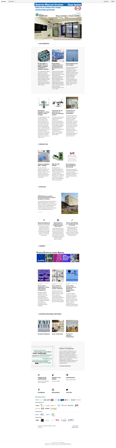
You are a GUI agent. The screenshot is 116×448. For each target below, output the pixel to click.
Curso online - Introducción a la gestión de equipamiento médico (71, 288)
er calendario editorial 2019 (65, 365)
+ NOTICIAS (42, 187)
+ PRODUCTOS (43, 144)
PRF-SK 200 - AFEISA (56, 164)
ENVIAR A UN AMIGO (56, 378)
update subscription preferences (66, 443)
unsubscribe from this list (56, 443)
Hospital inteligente (44, 334)
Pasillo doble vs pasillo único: (42, 64)
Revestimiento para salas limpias (72, 64)
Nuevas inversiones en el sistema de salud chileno (44, 223)
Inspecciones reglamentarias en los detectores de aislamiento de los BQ (57, 66)
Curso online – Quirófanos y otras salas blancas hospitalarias (43, 288)
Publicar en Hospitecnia (66, 348)
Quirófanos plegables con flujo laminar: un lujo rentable (43, 113)
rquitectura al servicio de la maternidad (70, 112)
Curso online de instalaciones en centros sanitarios (57, 287)
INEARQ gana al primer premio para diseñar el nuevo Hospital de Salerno (46, 197)
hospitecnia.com (75, 427)
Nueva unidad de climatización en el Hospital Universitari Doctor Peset (58, 224)
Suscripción (70, 377)
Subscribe (3, 1)
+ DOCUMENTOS (43, 44)
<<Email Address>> (62, 442)
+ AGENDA (41, 246)
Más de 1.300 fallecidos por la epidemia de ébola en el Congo (72, 224)
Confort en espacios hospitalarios (70, 335)
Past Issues (11, 1)
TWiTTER (69, 392)
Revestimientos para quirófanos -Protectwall (71, 165)
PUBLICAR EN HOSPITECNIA (42, 378)
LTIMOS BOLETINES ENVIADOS (49, 314)
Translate (106, 1)
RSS (112, 1)
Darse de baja (75, 425)
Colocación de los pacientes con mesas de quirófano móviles (58, 113)
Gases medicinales (57, 334)
